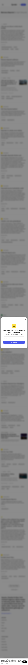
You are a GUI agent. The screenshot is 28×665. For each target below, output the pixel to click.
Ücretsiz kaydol (14, 342)
